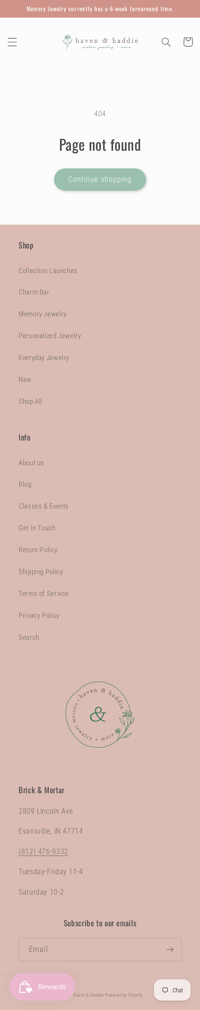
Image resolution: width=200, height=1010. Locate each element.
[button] (12, 42)
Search (29, 637)
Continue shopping (100, 179)
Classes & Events (44, 506)
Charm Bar (34, 292)
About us (31, 463)
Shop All (30, 401)
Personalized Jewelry (50, 336)
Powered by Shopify (124, 995)
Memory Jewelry (43, 314)
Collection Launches (48, 271)
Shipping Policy (41, 572)
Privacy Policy (39, 615)
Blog (25, 484)
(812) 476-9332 (43, 851)
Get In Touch (37, 528)
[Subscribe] (170, 949)
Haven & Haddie (88, 995)
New (25, 379)
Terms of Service (44, 593)
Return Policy (38, 550)
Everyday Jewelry (44, 358)
